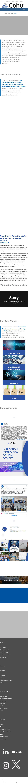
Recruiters (11, 596)
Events (1, 734)
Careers (2, 726)
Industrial (2, 677)
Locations (2, 705)
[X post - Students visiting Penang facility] (14, 500)
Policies (18, 589)
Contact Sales (3, 701)
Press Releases (3, 739)
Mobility (1, 682)
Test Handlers (3, 647)
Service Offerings (4, 708)
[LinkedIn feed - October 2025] (14, 449)
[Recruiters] (3, 598)
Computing (2, 675)
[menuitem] (7, 782)
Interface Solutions (4, 652)
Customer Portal (3, 696)
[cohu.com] (12, 5)
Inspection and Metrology (5, 654)
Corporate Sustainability (5, 731)
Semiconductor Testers (5, 649)
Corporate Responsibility (5, 729)
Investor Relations (4, 736)
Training (1, 710)
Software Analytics (4, 657)
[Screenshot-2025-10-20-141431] (14, 543)
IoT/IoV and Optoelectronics (6, 680)
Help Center (2, 703)
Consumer (2, 673)
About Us (2, 724)
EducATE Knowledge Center (6, 698)
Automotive (2, 670)
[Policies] (25, 591)
